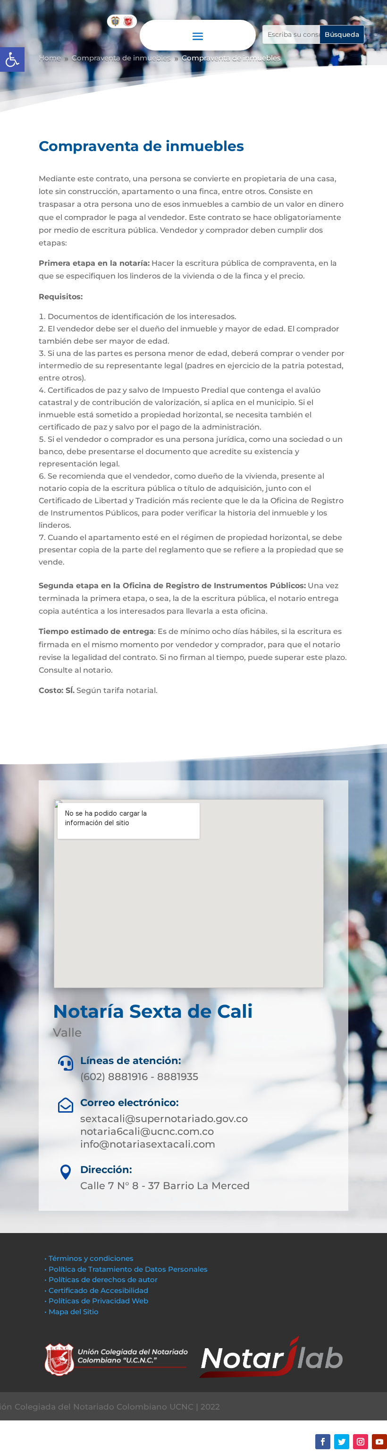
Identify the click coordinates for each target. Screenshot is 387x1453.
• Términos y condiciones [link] (89, 1258)
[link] (12, 59)
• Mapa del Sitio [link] (72, 1311)
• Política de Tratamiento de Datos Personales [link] (126, 1269)
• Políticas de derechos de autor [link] (101, 1279)
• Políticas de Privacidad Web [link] (96, 1300)
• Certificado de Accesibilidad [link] (96, 1290)
